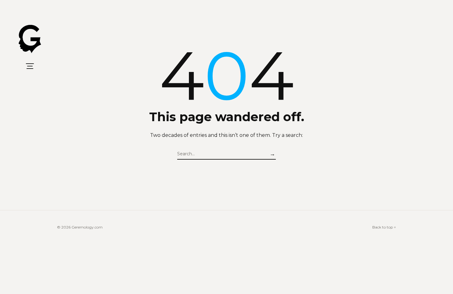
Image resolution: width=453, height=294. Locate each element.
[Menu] (30, 66)
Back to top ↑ (384, 227)
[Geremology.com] (30, 39)
